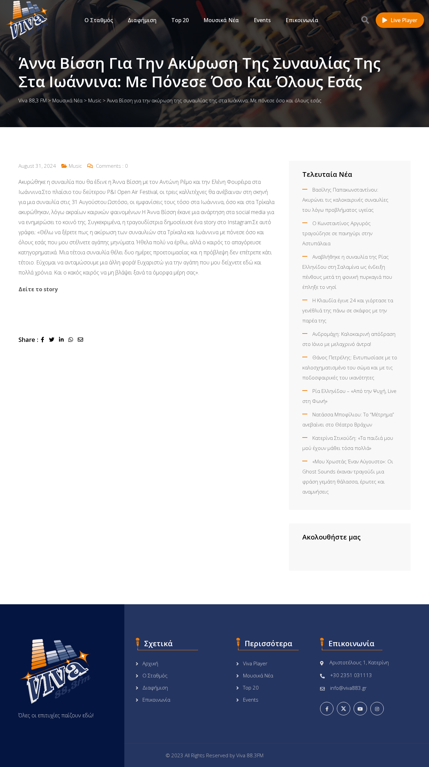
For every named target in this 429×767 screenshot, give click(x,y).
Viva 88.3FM (249, 755)
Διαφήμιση (142, 20)
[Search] (365, 19)
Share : (28, 340)
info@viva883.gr (348, 687)
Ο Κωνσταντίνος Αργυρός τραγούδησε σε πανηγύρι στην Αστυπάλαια (337, 233)
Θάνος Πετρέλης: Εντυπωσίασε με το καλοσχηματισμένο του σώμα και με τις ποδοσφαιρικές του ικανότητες (349, 367)
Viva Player (255, 663)
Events (262, 20)
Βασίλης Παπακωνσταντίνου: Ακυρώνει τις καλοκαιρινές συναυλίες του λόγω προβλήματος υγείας (345, 199)
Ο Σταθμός (98, 20)
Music (75, 165)
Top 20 (180, 20)
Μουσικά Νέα (221, 20)
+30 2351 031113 (351, 675)
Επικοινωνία (302, 20)
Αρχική (150, 663)
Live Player (403, 20)
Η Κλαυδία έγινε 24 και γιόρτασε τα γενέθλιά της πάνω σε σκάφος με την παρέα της (347, 310)
